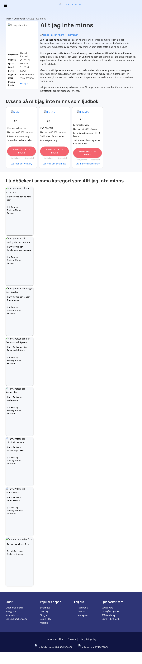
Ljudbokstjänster (14, 607)
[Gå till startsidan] (71, 5)
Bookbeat (45, 607)
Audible (44, 622)
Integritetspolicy (87, 639)
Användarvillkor (55, 639)
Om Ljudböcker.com (16, 618)
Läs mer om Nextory (21, 163)
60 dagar (24, 83)
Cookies (72, 639)
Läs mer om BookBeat (54, 163)
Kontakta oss (12, 615)
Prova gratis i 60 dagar (21, 151)
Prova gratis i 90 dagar (54, 151)
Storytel (44, 615)
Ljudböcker (19, 18)
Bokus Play (45, 618)
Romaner (73, 34)
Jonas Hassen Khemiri (54, 34)
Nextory (44, 611)
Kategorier (11, 611)
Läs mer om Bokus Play (87, 163)
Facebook (83, 607)
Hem (8, 18)
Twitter (81, 611)
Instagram (83, 615)
